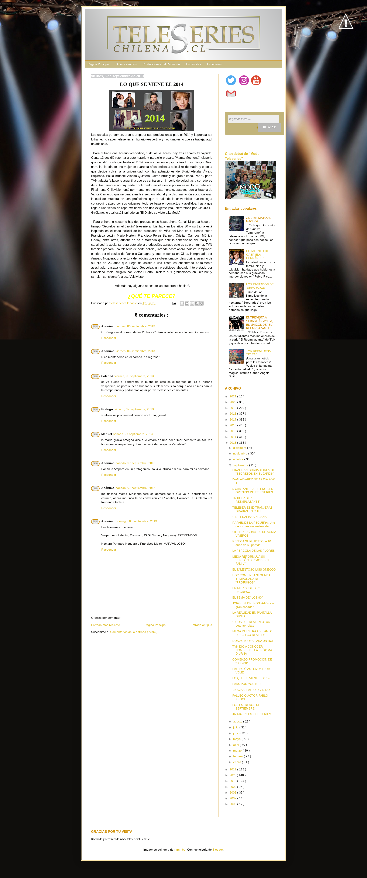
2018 (233, 413)
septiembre (241, 465)
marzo (238, 750)
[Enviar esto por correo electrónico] (182, 303)
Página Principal (98, 64)
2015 (233, 431)
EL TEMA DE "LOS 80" (247, 597)
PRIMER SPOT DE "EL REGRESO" (247, 589)
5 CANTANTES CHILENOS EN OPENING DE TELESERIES (252, 490)
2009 (233, 786)
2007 (233, 798)
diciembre (240, 447)
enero (237, 762)
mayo (237, 739)
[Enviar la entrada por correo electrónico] (174, 303)
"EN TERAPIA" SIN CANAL (250, 517)
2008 (233, 792)
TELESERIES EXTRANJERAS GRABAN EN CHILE (252, 509)
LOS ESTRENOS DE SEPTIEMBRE (246, 706)
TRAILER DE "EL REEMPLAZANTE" (246, 500)
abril (236, 744)
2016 (233, 425)
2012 (233, 769)
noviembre (240, 453)
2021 (233, 396)
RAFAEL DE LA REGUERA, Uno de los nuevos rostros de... (253, 524)
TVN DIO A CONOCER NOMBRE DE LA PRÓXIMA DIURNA (252, 650)
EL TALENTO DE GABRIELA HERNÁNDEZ (257, 254)
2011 (233, 775)
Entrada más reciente (105, 625)
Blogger (218, 849)
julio (236, 727)
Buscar (269, 127)
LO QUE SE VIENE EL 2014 (251, 678)
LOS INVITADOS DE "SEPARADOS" (260, 286)
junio (236, 733)
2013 (233, 442)
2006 (233, 804)
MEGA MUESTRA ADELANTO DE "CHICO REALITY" (252, 633)
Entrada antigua (201, 625)
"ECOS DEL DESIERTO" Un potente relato (251, 623)
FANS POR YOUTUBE (247, 684)
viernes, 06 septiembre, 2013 (135, 326)
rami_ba (179, 849)
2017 (233, 419)
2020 (233, 402)
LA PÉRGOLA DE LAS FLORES (253, 550)
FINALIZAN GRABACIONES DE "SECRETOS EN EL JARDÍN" (253, 471)
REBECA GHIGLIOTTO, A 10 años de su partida (251, 543)
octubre (238, 459)
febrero (238, 756)
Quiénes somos (126, 64)
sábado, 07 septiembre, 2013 (134, 409)
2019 (233, 408)
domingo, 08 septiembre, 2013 (136, 521)
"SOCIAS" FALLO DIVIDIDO (251, 689)
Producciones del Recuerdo (161, 64)
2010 (233, 781)
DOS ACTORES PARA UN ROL (253, 640)
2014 (233, 437)
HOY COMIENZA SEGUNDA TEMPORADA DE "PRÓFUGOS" (251, 579)
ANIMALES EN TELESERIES (251, 714)
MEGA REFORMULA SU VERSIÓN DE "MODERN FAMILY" (250, 560)
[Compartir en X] (192, 303)
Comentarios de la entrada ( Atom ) (134, 632)
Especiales (214, 64)
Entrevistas (193, 64)
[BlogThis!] (187, 303)
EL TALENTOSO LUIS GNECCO (254, 569)
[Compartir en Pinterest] (201, 303)
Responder (108, 337)
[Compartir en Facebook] (197, 303)
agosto (238, 721)
